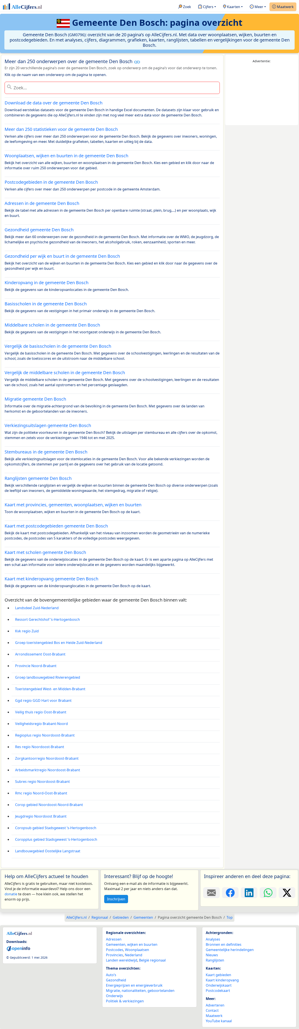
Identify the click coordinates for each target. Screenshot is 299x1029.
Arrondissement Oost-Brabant (40, 654)
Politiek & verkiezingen (125, 1001)
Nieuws (212, 955)
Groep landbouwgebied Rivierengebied (47, 677)
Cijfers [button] (207, 6)
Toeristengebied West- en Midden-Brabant (50, 689)
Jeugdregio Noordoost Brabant (41, 816)
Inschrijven (116, 899)
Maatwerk (285, 6)
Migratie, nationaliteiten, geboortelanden (140, 990)
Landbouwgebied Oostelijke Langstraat (47, 851)
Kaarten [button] (233, 6)
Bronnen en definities (223, 944)
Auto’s (111, 974)
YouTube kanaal (219, 1021)
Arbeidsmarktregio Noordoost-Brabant (47, 770)
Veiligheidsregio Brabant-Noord (41, 723)
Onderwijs (114, 995)
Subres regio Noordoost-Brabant (42, 781)
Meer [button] (258, 6)
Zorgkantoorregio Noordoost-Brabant (47, 758)
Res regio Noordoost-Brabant (39, 746)
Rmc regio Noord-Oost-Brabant (41, 793)
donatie (11, 894)
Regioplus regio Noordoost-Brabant (45, 735)
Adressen (113, 939)
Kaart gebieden (218, 974)
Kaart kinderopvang (222, 980)
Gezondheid (116, 980)
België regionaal (152, 960)
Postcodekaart (218, 990)
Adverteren (215, 1005)
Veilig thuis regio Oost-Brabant (40, 712)
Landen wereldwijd (121, 960)
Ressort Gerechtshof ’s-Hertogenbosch (47, 619)
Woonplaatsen (137, 949)
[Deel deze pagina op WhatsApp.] (268, 892)
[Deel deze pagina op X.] (287, 892)
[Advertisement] (262, 94)
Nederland (133, 955)
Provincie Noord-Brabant (35, 665)
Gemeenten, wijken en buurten (131, 944)
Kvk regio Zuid (27, 631)
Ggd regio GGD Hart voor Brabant (43, 700)
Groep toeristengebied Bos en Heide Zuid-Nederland (58, 642)
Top (230, 917)
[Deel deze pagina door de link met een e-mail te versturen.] (211, 892)
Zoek (186, 6)
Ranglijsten (215, 960)
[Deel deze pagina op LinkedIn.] (249, 892)
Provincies (114, 955)
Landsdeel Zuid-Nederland (37, 607)
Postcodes (114, 949)
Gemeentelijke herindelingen (230, 949)
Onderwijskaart (219, 985)
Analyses (213, 939)
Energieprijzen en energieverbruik (134, 985)
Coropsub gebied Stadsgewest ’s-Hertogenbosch (55, 827)
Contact (212, 1010)
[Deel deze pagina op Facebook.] (230, 892)
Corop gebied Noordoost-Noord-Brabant (49, 804)
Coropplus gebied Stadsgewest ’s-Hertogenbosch (56, 839)
